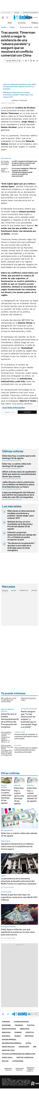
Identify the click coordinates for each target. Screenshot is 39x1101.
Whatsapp (29, 1014)
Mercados (24, 1029)
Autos (28, 1043)
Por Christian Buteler (7, 887)
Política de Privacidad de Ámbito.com (18, 1054)
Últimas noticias (21, 1022)
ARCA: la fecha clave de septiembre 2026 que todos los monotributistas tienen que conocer (19, 474)
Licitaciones (17, 1061)
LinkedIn (18, 1014)
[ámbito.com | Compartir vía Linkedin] (31, 60)
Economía (22, 23)
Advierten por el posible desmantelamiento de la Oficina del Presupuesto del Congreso (10, 720)
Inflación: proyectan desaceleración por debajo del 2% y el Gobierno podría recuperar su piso (21, 536)
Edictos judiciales (25, 1057)
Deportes (29, 1036)
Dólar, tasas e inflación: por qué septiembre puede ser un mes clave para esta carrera (18, 932)
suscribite (29, 17)
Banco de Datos (9, 1029)
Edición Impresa (9, 1040)
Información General (12, 1043)
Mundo (17, 1036)
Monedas (5, 590)
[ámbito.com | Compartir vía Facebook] (26, 60)
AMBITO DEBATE (30, 1069)
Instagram (13, 1014)
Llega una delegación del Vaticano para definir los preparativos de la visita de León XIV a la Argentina (19, 86)
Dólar (10, 23)
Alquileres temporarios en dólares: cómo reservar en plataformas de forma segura (17, 846)
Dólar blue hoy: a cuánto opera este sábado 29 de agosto (32, 794)
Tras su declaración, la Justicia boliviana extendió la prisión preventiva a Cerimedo (25, 750)
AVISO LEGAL (7, 1057)
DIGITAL (8, 1069)
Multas (5, 1061)
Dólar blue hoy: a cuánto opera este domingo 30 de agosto (19, 457)
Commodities (23, 590)
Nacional (6, 1036)
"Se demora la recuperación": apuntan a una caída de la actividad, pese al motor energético (21, 547)
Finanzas (35, 23)
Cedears (34, 590)
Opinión (17, 1032)
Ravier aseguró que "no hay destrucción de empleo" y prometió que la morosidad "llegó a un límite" (29, 719)
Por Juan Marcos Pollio (8, 938)
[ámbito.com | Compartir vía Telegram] (33, 60)
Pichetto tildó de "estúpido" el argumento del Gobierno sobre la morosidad (26, 736)
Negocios (6, 1032)
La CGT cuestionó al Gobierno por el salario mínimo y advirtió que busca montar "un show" (24, 163)
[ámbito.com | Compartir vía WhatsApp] (23, 60)
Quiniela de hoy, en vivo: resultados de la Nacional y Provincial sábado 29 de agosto (20, 525)
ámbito (3, 27)
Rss (34, 1047)
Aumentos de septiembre (30, 12)
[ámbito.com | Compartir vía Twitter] (28, 60)
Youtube (24, 1014)
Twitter (3, 1014)
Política (12, 27)
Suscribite (27, 412)
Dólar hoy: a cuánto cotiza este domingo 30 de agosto (16, 464)
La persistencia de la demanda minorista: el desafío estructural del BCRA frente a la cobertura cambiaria (18, 881)
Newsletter (32, 1014)
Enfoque (16, 12)
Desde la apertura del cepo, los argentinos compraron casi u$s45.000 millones (19, 897)
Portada (6, 1022)
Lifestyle (29, 1032)
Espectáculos (8, 1047)
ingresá (35, 17)
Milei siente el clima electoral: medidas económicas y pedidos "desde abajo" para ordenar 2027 (18, 94)
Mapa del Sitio (8, 1050)
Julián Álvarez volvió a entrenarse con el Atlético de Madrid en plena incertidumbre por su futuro (18, 484)
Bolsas (13, 590)
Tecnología (23, 1047)
